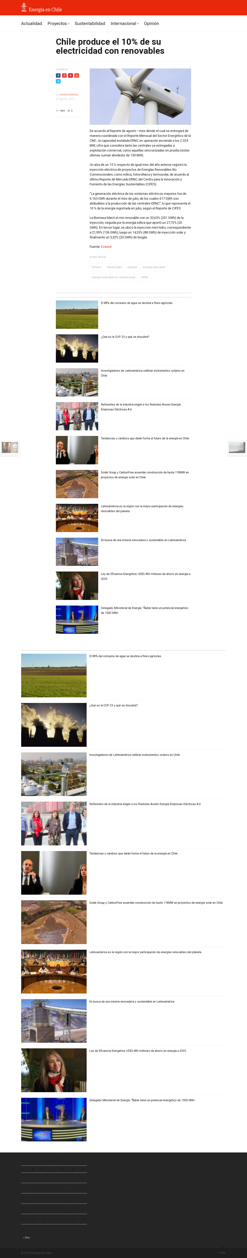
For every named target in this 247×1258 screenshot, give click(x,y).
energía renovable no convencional (113, 277)
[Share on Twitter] (58, 81)
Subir (223, 1252)
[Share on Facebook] (58, 75)
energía (132, 267)
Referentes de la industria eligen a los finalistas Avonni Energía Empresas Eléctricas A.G (145, 804)
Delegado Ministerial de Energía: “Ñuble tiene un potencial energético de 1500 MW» (142, 1100)
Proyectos (57, 23)
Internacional (123, 23)
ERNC (144, 277)
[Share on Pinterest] (70, 75)
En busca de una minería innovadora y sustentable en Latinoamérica (143, 540)
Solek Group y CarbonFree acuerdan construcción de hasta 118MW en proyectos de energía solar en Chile (156, 902)
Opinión (151, 23)
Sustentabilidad (90, 23)
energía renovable (154, 267)
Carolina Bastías (68, 94)
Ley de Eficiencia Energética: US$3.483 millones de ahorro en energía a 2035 (137, 1051)
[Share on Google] (64, 75)
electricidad (114, 267)
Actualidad (31, 23)
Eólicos (96, 267)
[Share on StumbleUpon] (76, 75)
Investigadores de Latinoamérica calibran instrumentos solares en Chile (134, 755)
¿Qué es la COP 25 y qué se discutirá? (125, 337)
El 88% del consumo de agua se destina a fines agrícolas (137, 303)
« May (26, 1237)
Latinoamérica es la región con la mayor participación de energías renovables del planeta (145, 952)
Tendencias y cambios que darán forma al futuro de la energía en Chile (145, 438)
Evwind (106, 247)
